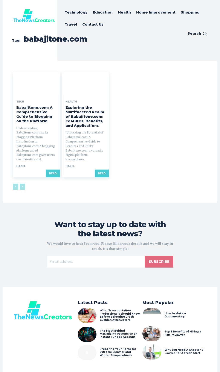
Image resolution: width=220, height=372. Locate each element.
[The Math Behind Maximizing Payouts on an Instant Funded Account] (87, 334)
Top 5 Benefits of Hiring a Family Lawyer (183, 333)
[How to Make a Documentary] (151, 315)
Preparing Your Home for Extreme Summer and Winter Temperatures (118, 352)
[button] (197, 33)
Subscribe (159, 262)
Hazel (21, 166)
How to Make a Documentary (175, 315)
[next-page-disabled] (22, 187)
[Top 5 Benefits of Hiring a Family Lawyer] (151, 333)
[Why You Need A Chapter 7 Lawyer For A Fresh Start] (151, 352)
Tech (20, 101)
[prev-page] (15, 187)
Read (53, 173)
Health (71, 101)
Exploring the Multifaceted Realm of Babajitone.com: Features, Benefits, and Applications (85, 116)
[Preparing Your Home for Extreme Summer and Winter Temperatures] (87, 352)
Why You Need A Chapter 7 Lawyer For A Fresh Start (184, 351)
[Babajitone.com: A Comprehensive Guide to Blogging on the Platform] (36, 83)
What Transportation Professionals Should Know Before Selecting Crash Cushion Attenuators (120, 315)
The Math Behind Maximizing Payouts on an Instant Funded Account (119, 333)
